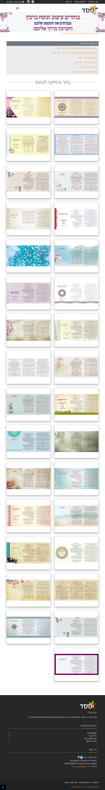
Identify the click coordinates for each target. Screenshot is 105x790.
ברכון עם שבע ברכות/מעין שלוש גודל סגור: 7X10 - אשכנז (77, 48)
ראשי (97, 33)
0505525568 (70, 763)
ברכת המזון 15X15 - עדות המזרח (85, 62)
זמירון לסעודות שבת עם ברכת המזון (85, 72)
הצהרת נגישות (91, 741)
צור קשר (69, 1)
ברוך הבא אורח (93, 1)
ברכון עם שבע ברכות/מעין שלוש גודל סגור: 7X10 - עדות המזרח (74, 53)
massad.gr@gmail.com (81, 766)
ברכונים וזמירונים (87, 33)
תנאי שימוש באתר (90, 738)
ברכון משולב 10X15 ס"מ (71, 33)
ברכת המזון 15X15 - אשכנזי (87, 57)
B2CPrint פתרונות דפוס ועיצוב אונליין (84, 787)
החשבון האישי (92, 733)
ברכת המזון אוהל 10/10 (88, 67)
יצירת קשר (93, 736)
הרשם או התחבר (80, 1)
